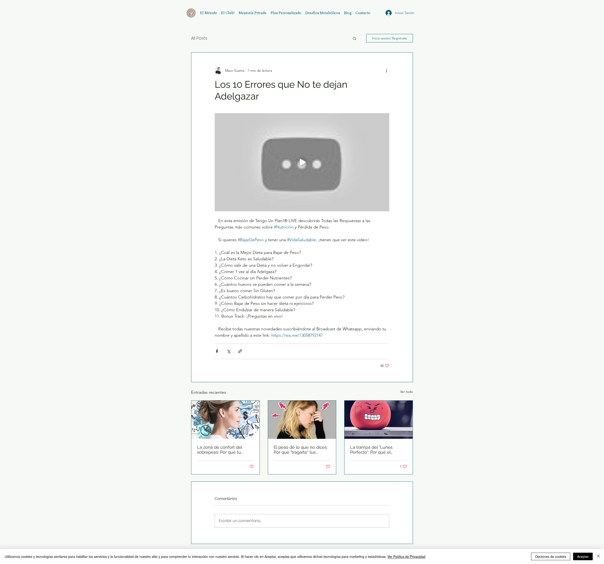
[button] (354, 38)
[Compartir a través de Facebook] (217, 351)
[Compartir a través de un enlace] (240, 351)
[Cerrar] (598, 556)
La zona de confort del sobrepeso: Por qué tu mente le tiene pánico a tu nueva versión (223, 450)
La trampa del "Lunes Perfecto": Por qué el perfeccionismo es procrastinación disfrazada (376, 450)
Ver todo (406, 392)
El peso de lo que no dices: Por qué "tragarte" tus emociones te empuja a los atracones (301, 450)
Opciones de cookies (550, 556)
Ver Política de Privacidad (406, 556)
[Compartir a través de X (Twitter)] (228, 351)
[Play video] (302, 162)
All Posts (199, 38)
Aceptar (583, 556)
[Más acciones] (386, 70)
